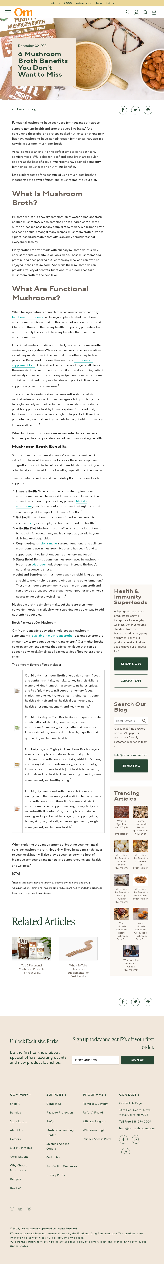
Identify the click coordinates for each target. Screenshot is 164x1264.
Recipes (15, 1179)
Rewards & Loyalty (95, 1104)
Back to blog (26, 109)
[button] (8, 12)
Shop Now (131, 664)
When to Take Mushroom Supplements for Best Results (78, 971)
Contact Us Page (130, 1103)
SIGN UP (137, 1060)
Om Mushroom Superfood (36, 1228)
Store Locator (19, 1121)
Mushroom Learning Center (60, 1133)
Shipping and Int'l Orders (58, 1146)
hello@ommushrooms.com (130, 755)
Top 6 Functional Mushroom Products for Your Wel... (31, 969)
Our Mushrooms (21, 1148)
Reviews (15, 1188)
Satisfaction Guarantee (61, 1166)
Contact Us (54, 1104)
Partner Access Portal (97, 1139)
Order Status (55, 1157)
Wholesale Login (94, 1130)
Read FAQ (131, 766)
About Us (16, 1130)
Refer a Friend (93, 1113)
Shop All (15, 1104)
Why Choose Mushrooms (18, 1168)
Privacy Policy (55, 1175)
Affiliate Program (94, 1121)
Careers (15, 1139)
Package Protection (59, 1113)
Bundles (15, 1113)
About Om (131, 681)
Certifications (19, 1157)
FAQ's (50, 1121)
